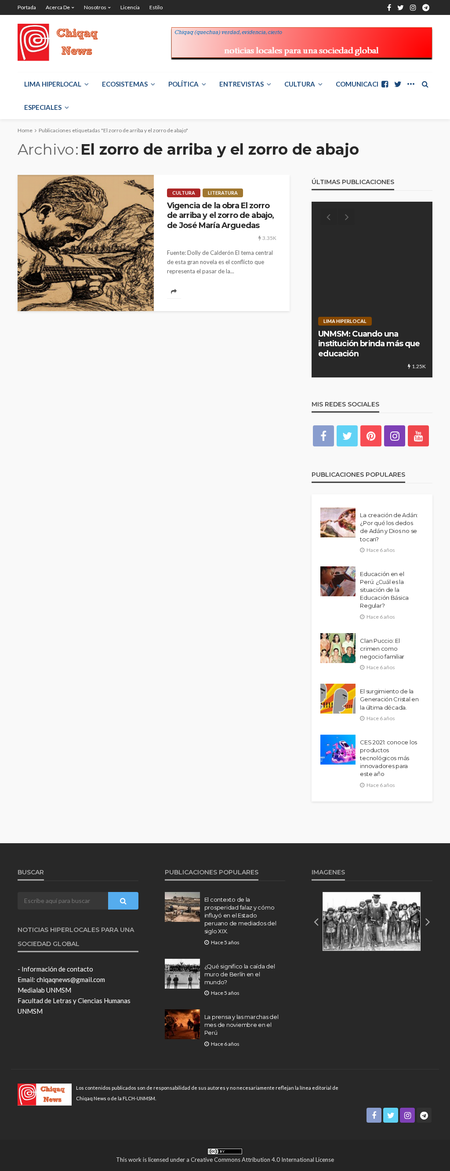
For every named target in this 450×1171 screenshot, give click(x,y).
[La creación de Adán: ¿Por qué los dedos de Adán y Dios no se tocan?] (338, 522)
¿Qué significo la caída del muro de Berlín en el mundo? (239, 974)
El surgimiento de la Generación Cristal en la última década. (389, 699)
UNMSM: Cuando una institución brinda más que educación (369, 343)
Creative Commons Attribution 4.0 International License (262, 1159)
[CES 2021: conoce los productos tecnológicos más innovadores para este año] (338, 750)
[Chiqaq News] (63, 42)
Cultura (299, 84)
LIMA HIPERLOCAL (52, 84)
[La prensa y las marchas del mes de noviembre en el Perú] (182, 1024)
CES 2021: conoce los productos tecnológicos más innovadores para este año (388, 758)
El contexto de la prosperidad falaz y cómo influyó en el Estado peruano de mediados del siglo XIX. (240, 915)
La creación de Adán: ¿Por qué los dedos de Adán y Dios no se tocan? (389, 527)
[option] (372, 289)
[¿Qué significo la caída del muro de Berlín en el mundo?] (182, 974)
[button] (316, 921)
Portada (27, 7)
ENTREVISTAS (241, 84)
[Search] (424, 84)
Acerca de (58, 7)
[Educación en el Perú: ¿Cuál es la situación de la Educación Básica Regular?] (338, 581)
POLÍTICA (183, 84)
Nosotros (95, 7)
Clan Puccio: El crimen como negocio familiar (382, 648)
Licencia (130, 7)
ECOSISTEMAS (125, 84)
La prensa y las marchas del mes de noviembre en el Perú (241, 1024)
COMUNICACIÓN (362, 84)
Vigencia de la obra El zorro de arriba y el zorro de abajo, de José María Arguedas (220, 215)
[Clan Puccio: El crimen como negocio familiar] (338, 648)
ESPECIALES (43, 107)
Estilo (156, 7)
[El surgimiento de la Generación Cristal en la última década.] (338, 699)
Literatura (223, 193)
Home (25, 130)
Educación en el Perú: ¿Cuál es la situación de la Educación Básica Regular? (384, 589)
